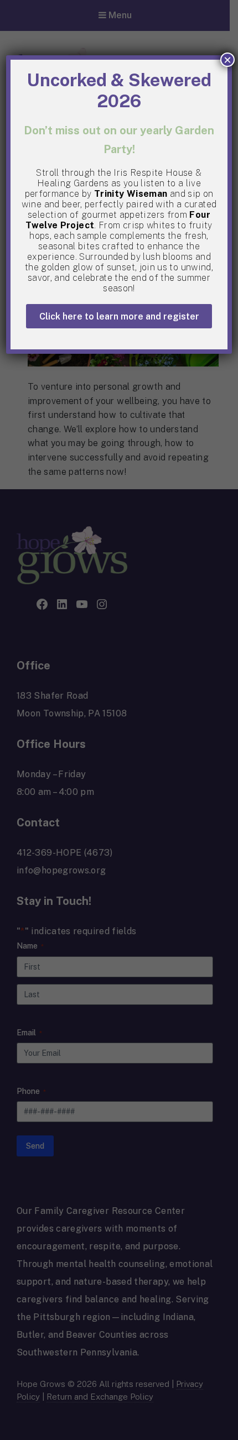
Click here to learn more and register (119, 316)
